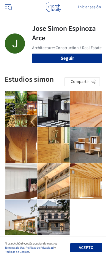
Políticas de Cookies (17, 252)
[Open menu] (8, 7)
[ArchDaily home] (53, 7)
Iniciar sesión (89, 7)
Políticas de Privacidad (40, 248)
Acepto (86, 248)
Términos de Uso (14, 248)
